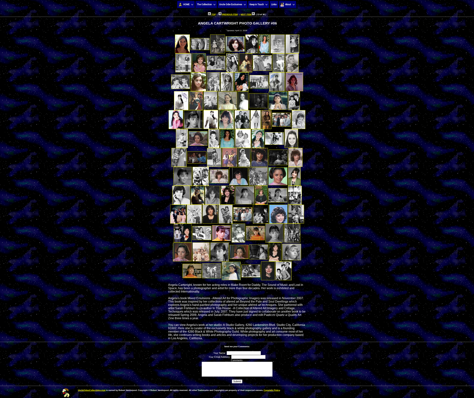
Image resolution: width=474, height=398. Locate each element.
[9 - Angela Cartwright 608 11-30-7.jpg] (183, 61)
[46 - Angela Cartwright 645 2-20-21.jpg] (243, 137)
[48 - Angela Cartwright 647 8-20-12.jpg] (274, 137)
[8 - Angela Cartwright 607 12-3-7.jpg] (292, 42)
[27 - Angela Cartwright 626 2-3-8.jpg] (210, 99)
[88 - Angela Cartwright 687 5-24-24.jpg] (182, 250)
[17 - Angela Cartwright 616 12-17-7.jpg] (180, 80)
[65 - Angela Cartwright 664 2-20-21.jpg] (181, 194)
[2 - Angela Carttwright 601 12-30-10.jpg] (200, 42)
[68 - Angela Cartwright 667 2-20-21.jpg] (228, 194)
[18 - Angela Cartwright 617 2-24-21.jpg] (198, 80)
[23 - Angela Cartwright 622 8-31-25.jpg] (277, 80)
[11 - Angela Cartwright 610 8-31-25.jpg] (216, 61)
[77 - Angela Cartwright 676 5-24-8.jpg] (242, 213)
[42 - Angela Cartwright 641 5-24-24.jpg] (182, 137)
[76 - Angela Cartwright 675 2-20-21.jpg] (226, 213)
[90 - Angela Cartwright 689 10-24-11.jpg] (219, 250)
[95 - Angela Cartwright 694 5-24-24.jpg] (192, 269)
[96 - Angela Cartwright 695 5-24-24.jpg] (211, 269)
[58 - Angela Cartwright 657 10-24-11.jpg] (182, 175)
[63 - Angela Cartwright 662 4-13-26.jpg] (277, 175)
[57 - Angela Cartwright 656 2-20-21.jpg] (295, 156)
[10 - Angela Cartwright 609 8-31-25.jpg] (199, 61)
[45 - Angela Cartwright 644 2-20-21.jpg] (227, 137)
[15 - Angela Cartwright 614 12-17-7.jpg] (279, 61)
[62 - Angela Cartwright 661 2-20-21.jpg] (258, 175)
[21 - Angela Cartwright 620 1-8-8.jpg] (241, 80)
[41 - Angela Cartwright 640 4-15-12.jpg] (298, 118)
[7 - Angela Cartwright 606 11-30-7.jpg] (278, 42)
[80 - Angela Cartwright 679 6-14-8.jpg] (296, 213)
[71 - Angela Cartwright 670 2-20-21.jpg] (277, 194)
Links (274, 4)
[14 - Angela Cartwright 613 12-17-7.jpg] (262, 61)
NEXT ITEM (246, 14)
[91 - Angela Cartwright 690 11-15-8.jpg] (239, 250)
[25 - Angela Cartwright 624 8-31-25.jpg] (181, 99)
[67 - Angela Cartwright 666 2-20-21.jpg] (212, 194)
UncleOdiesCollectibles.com (92, 390)
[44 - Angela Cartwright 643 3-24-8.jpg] (213, 137)
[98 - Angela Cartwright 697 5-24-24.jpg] (250, 269)
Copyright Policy (272, 390)
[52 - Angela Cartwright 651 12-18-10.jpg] (214, 156)
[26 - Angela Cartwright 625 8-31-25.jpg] (196, 99)
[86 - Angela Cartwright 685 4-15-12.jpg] (274, 232)
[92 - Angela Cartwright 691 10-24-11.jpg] (258, 250)
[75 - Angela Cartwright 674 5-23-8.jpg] (210, 213)
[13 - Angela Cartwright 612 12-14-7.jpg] (245, 61)
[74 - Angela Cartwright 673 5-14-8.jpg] (194, 213)
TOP (213, 14)
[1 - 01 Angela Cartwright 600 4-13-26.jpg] (182, 42)
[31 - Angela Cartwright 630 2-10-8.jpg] (278, 99)
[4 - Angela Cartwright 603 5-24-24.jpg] (235, 42)
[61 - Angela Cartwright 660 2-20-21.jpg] (238, 175)
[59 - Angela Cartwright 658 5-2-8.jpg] (201, 175)
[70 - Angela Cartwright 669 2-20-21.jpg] (261, 194)
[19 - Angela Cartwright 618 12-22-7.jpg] (213, 80)
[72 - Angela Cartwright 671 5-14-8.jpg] (295, 194)
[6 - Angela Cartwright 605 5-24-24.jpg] (264, 42)
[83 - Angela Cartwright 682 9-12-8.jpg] (221, 232)
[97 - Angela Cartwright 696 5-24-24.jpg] (231, 269)
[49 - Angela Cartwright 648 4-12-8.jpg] (291, 137)
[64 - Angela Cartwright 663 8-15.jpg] (294, 175)
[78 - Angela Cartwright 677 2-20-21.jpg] (260, 213)
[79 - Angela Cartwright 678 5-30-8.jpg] (278, 213)
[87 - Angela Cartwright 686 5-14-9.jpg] (292, 232)
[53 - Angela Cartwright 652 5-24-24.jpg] (229, 156)
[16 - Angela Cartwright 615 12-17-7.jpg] (292, 61)
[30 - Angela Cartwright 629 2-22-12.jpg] (258, 99)
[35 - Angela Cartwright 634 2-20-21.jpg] (210, 118)
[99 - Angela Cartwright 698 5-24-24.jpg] (268, 269)
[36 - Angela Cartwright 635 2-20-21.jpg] (226, 118)
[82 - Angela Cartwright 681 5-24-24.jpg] (201, 232)
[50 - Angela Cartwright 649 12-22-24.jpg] (179, 156)
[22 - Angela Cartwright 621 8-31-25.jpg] (259, 80)
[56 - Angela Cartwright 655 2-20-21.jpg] (278, 156)
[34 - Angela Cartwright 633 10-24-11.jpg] (193, 118)
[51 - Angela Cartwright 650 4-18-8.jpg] (196, 156)
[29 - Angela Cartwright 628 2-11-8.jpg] (243, 99)
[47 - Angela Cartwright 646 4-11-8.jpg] (258, 137)
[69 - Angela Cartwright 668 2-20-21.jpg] (244, 194)
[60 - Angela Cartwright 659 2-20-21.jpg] (219, 175)
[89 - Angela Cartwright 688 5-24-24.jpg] (201, 250)
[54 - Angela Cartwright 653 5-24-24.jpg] (244, 156)
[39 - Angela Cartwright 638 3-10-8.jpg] (266, 118)
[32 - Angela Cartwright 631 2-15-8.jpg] (294, 99)
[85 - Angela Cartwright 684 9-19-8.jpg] (255, 232)
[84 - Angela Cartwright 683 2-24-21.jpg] (238, 232)
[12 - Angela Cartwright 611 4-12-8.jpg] (232, 61)
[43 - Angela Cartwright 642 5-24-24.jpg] (198, 137)
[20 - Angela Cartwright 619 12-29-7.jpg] (227, 80)
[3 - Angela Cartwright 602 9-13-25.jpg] (217, 42)
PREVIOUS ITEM (229, 14)
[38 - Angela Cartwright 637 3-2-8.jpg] (256, 118)
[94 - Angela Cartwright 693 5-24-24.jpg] (291, 250)
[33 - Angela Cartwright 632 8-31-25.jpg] (176, 118)
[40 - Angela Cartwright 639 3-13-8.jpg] (281, 118)
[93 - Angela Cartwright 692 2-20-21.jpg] (275, 250)
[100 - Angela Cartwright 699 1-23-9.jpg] (284, 269)
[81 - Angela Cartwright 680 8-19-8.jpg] (183, 232)
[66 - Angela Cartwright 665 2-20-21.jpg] (197, 194)
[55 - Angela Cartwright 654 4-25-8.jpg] (259, 156)
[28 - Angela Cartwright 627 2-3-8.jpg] (227, 99)
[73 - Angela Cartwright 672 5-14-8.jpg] (178, 213)
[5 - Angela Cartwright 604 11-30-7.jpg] (251, 42)
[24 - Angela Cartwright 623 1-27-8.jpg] (294, 80)
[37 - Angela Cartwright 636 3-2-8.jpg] (242, 118)
